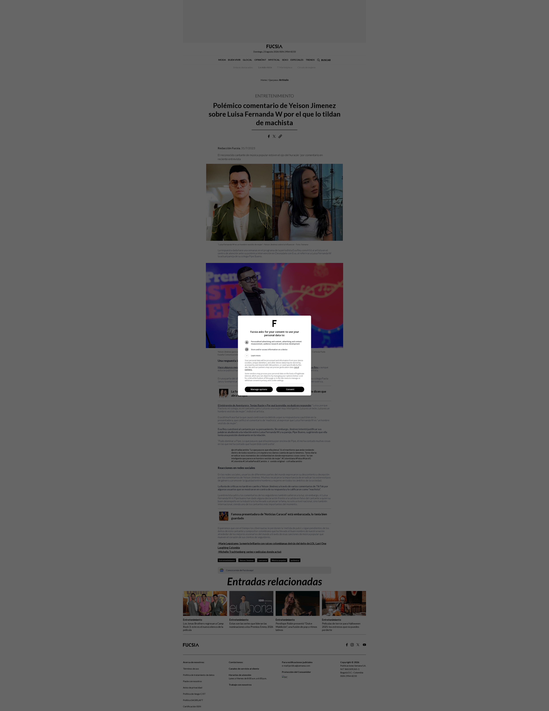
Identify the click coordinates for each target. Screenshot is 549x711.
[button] (274, 356)
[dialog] (274, 356)
